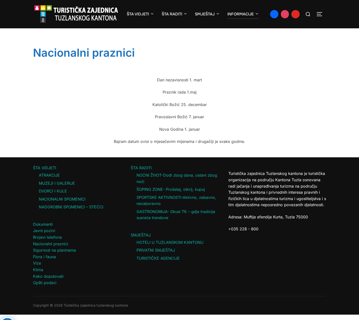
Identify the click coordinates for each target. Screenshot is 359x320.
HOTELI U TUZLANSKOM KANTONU (170, 242)
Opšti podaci (44, 282)
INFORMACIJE (240, 14)
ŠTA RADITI (172, 14)
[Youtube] (295, 14)
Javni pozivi (44, 230)
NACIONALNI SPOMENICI (62, 199)
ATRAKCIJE (49, 175)
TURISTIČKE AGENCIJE (158, 258)
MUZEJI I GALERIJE (57, 183)
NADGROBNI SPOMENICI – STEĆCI (71, 206)
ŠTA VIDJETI (138, 14)
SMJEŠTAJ (205, 14)
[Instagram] (285, 14)
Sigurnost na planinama (54, 250)
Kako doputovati (48, 276)
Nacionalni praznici (50, 243)
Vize (37, 263)
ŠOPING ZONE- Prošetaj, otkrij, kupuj (171, 189)
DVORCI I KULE (53, 191)
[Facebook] (274, 14)
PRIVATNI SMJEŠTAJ (156, 250)
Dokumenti (43, 224)
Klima (38, 269)
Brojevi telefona (47, 237)
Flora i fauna (44, 256)
